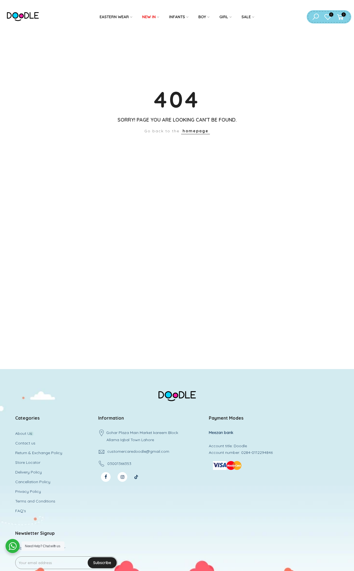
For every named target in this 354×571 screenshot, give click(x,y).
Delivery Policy (28, 472)
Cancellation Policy (32, 481)
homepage (196, 130)
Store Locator (27, 462)
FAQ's (20, 510)
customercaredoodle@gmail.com (138, 451)
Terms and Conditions (35, 501)
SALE (246, 16)
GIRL (223, 16)
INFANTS (177, 16)
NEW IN (149, 16)
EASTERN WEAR (114, 16)
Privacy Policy (28, 491)
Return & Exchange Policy (38, 452)
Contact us (25, 443)
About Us (23, 433)
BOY (202, 16)
